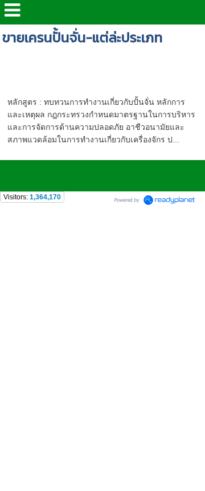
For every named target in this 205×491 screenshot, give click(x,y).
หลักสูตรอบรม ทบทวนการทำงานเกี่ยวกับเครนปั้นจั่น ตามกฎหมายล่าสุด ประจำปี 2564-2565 (100, 78)
